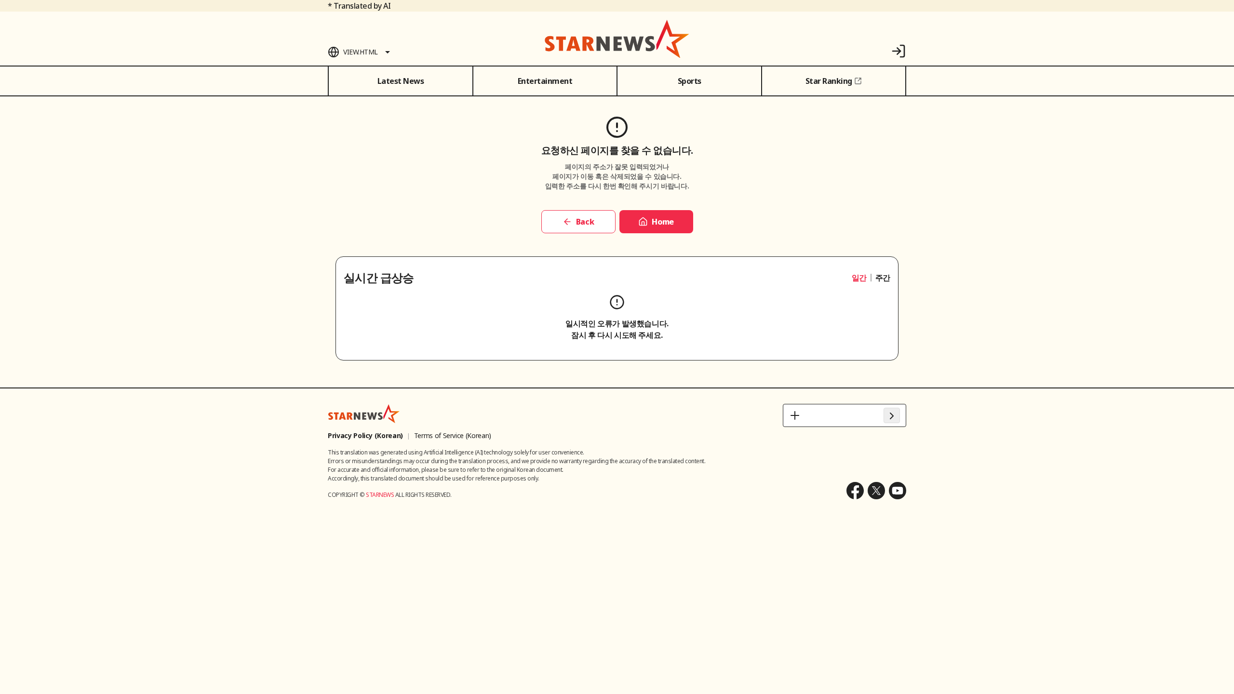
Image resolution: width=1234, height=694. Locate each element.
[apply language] (892, 415)
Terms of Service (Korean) (452, 435)
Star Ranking (828, 81)
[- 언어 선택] (844, 415)
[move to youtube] (897, 490)
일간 (859, 277)
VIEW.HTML (360, 51)
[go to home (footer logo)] (364, 413)
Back (585, 221)
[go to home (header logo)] (617, 38)
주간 (882, 277)
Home (662, 221)
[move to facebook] (855, 490)
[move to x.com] (876, 490)
